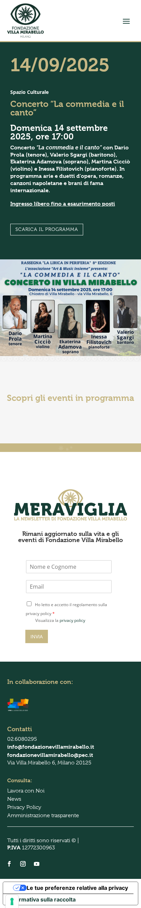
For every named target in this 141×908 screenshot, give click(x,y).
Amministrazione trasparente (43, 815)
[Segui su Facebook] (9, 863)
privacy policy (72, 620)
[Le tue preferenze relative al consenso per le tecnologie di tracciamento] (11, 901)
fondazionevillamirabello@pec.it (50, 755)
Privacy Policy (24, 807)
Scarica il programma (46, 229)
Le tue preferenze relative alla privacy (77, 887)
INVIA (36, 636)
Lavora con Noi (25, 791)
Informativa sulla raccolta (42, 899)
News (14, 799)
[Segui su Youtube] (36, 863)
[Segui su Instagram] (22, 863)
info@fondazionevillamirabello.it (50, 747)
